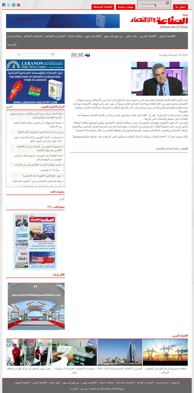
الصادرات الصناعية (55, 36)
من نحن (83, 388)
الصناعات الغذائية (33, 36)
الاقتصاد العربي (148, 36)
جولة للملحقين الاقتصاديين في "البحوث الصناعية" (37, 181)
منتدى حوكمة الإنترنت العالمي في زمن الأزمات (38, 164)
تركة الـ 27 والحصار (50, 170)
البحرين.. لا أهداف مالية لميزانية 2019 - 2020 (119, 368)
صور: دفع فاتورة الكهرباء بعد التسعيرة (42, 175)
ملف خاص (131, 36)
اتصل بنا (73, 388)
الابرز (61, 198)
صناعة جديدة (14, 36)
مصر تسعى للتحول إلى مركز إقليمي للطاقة (29, 368)
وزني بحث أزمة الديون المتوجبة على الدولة (40, 131)
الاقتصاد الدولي (167, 36)
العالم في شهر (93, 36)
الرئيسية (11, 44)
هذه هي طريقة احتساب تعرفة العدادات (41, 186)
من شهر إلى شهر (113, 36)
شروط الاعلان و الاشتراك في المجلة (107, 388)
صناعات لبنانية (75, 36)
